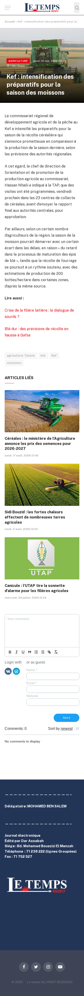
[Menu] (8, 7)
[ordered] (36, 652)
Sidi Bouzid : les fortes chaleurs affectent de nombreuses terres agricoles (35, 517)
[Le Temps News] (42, 7)
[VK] (8, 671)
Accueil (10, 21)
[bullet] (42, 652)
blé (43, 355)
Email (31, 683)
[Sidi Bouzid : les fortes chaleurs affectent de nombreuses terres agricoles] (42, 485)
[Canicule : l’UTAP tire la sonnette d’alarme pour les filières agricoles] (42, 558)
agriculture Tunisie (21, 355)
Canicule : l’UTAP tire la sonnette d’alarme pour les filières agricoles (36, 588)
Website (32, 696)
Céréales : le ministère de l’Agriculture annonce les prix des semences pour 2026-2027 (40, 443)
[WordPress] (16, 671)
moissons (14, 363)
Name (31, 670)
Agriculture (18, 61)
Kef (54, 355)
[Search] (76, 7)
